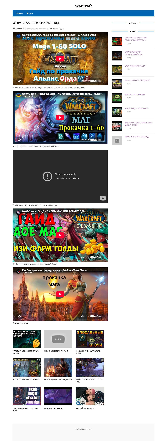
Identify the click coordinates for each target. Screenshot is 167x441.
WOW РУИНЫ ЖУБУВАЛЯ (135, 66)
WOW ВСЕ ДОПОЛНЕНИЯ (135, 94)
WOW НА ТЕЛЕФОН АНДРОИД (137, 137)
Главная (19, 13)
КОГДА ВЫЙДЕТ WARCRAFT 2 (136, 108)
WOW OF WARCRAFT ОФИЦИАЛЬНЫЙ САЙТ (134, 53)
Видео (30, 13)
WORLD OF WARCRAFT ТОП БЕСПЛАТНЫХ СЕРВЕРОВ (135, 39)
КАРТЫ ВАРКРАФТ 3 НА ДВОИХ (137, 80)
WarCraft (83, 6)
